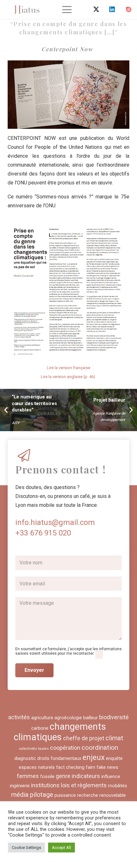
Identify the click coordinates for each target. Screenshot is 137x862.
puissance (65, 795)
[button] (67, 9)
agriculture (42, 718)
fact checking (70, 767)
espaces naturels (37, 767)
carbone (39, 728)
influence (110, 776)
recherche (87, 795)
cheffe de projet (83, 738)
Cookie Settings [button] (26, 847)
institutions (45, 785)
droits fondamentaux (59, 758)
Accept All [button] (61, 847)
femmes (28, 776)
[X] (96, 9)
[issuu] (129, 9)
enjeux (94, 757)
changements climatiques (60, 731)
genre (63, 776)
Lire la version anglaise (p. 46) (68, 376)
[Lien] (27, 9)
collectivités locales (34, 749)
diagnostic (25, 758)
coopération (65, 747)
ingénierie (20, 786)
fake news (107, 767)
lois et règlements (84, 785)
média (20, 794)
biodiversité (114, 717)
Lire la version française (68, 367)
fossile (47, 776)
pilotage (41, 794)
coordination (100, 747)
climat (114, 738)
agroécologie (68, 718)
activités (19, 717)
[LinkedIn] (112, 9)
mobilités (117, 786)
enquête (114, 758)
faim (90, 767)
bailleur (90, 718)
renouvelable (112, 795)
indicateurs (86, 776)
